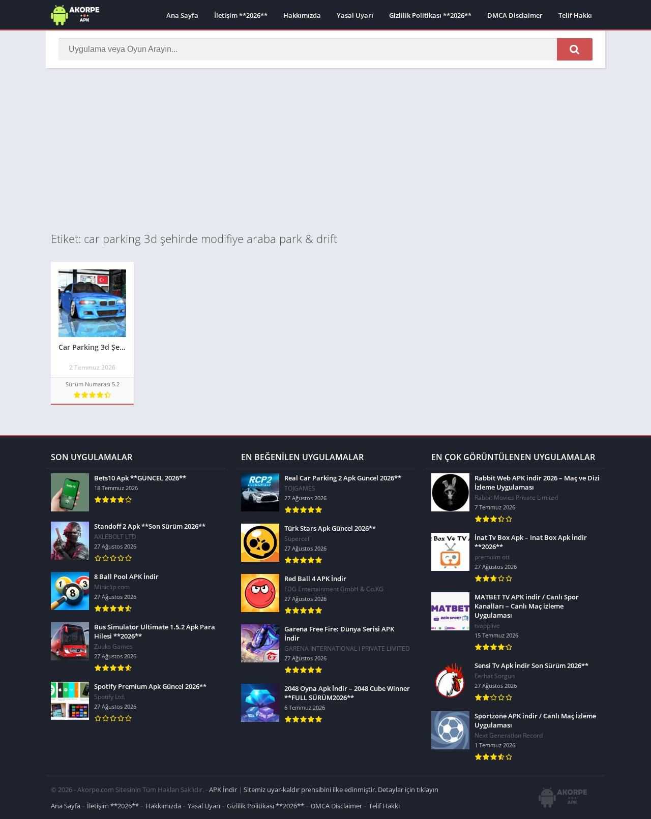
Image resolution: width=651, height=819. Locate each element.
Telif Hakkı (575, 15)
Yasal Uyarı (355, 15)
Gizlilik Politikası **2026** (430, 15)
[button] (575, 49)
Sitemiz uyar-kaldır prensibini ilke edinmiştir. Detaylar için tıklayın (341, 789)
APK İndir (223, 789)
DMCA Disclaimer (515, 15)
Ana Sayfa (182, 15)
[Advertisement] (325, 149)
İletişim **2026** (241, 15)
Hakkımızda (302, 15)
